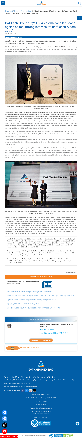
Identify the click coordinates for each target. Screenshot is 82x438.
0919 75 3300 (51, 398)
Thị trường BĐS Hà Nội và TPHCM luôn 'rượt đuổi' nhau (25, 304)
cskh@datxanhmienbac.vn (42, 411)
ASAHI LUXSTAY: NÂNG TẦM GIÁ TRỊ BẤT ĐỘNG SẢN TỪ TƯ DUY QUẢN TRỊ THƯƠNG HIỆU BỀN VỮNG (41, 296)
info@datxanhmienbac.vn (41, 414)
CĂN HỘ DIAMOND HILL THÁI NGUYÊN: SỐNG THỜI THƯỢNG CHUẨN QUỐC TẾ (33, 308)
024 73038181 (42, 401)
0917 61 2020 (45, 394)
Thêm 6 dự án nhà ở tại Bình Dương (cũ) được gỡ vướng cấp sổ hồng (29, 291)
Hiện (79, 18)
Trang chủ (9, 11)
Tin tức (16, 11)
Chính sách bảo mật (41, 417)
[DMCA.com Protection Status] (68, 435)
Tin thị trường (25, 11)
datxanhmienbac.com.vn (44, 408)
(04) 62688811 (43, 405)
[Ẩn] (20, 37)
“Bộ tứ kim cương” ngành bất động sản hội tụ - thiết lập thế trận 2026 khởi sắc (32, 300)
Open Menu (3, 3)
